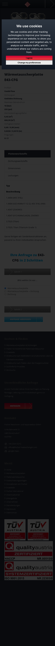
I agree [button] (29, 58)
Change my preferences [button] (29, 62)
